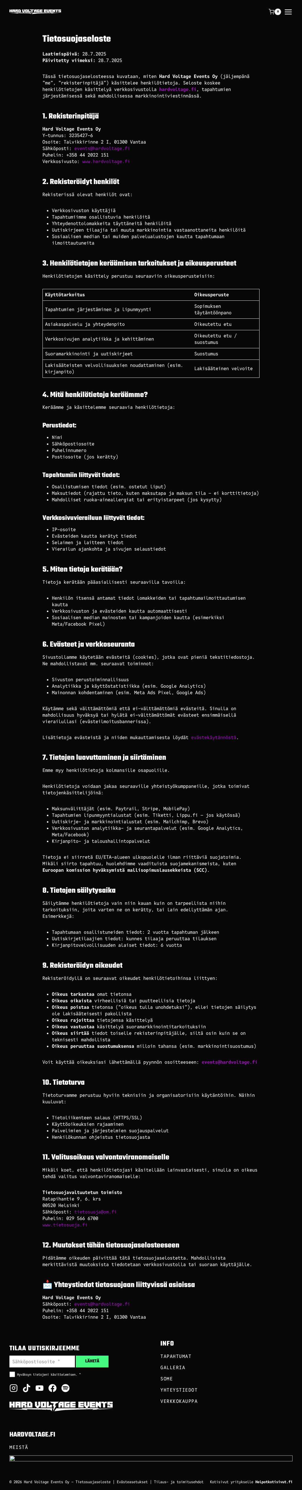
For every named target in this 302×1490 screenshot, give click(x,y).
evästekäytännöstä (213, 737)
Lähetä (92, 1361)
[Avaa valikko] (288, 12)
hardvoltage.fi (177, 89)
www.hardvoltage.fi (106, 161)
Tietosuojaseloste (93, 1481)
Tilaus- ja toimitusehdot (178, 1481)
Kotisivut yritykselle (251, 1481)
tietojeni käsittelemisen (54, 1374)
